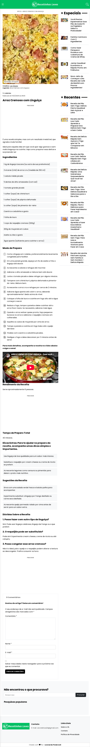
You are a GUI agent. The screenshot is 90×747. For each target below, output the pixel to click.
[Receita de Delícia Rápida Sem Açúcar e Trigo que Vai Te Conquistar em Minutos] (64, 137)
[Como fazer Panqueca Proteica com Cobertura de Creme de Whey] (64, 48)
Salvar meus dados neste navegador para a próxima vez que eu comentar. (29, 665)
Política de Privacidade (70, 734)
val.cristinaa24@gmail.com (47, 728)
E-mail (8, 652)
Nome (8, 643)
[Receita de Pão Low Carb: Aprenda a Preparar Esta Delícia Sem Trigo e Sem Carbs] (64, 120)
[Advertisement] (30, 122)
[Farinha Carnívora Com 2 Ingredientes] (64, 37)
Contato (64, 731)
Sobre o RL (65, 727)
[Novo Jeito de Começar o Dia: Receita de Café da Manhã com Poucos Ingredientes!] (64, 77)
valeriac (8, 93)
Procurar (81, 695)
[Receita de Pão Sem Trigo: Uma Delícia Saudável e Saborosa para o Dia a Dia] (64, 188)
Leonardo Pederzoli (53, 745)
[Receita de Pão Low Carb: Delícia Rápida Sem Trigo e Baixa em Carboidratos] (64, 155)
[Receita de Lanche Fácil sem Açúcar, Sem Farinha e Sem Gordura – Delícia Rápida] (64, 254)
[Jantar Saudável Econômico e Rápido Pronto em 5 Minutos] (64, 64)
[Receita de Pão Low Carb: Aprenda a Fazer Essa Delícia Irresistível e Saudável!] (64, 219)
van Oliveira (14, 86)
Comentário (11, 616)
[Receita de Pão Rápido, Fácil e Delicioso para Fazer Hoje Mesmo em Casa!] (64, 203)
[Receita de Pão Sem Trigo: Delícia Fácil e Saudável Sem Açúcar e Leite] (64, 104)
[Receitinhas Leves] (45, 4)
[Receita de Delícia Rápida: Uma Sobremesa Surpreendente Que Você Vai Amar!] (64, 170)
